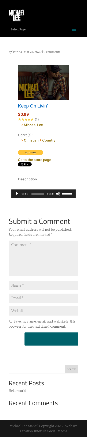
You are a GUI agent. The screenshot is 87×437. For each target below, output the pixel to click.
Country (49, 140)
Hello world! (18, 391)
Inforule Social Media (50, 431)
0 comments (52, 52)
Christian (31, 140)
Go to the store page (34, 160)
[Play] (17, 194)
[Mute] (58, 194)
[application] (43, 193)
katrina (17, 52)
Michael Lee (33, 125)
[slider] (67, 193)
